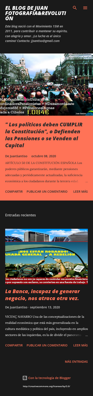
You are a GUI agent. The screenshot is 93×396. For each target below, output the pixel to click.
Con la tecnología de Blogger (49, 378)
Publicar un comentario (47, 191)
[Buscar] (74, 7)
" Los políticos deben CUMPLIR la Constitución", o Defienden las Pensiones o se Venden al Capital (44, 135)
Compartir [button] (14, 191)
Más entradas (76, 361)
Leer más (80, 191)
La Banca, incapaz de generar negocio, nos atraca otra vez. (42, 294)
